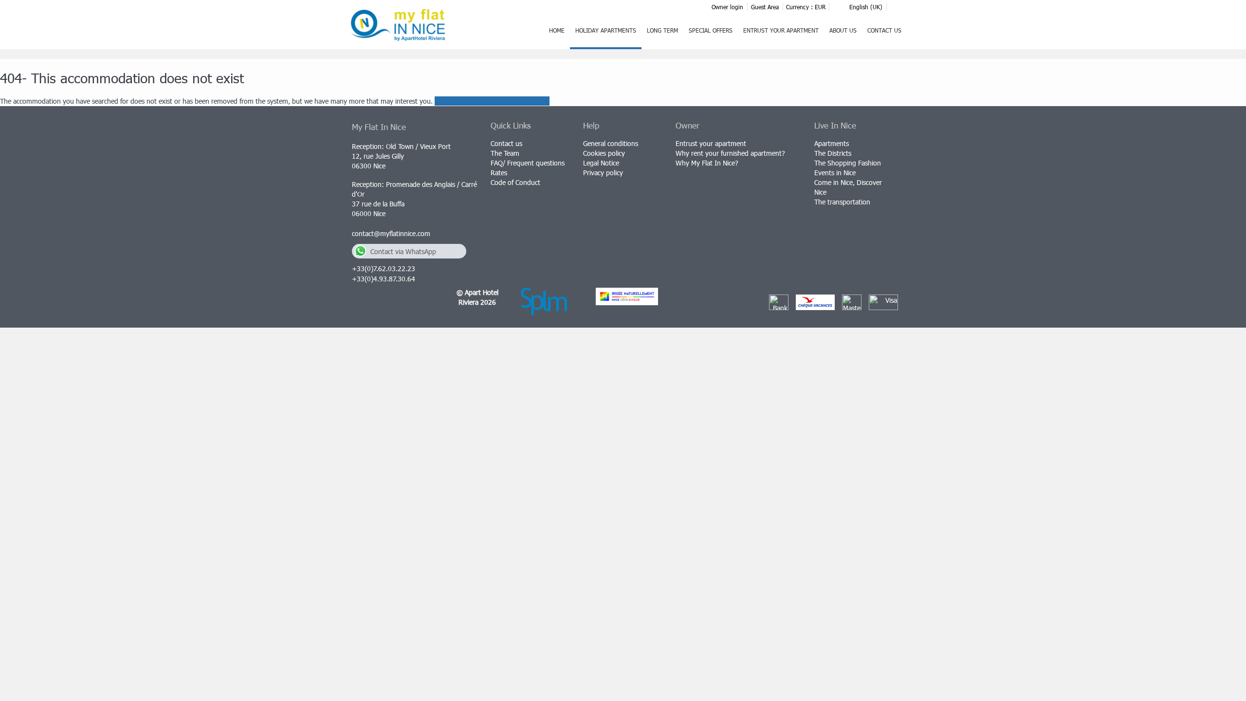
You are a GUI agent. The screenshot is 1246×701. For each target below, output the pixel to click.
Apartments (831, 143)
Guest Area (765, 7)
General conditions (610, 143)
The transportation (842, 201)
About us (843, 30)
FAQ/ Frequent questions (528, 162)
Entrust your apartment (781, 30)
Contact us (884, 30)
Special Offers (711, 30)
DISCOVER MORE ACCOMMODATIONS (492, 101)
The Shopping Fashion (847, 162)
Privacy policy (603, 172)
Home (557, 30)
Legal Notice (601, 162)
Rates (499, 172)
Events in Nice (835, 172)
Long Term (662, 30)
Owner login (727, 7)
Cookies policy (604, 153)
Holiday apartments (605, 30)
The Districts (832, 153)
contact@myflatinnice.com (391, 233)
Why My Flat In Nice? (707, 162)
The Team (505, 153)
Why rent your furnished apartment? (730, 153)
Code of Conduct (515, 182)
